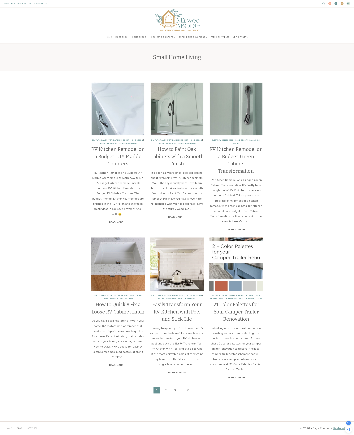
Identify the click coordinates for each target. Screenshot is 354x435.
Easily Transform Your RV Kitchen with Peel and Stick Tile (177, 312)
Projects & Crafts (108, 143)
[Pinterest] (329, 3)
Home (6, 3)
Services (33, 428)
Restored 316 (342, 428)
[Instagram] (342, 3)
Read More (118, 222)
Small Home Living (128, 143)
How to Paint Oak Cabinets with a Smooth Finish (177, 156)
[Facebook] (335, 3)
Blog (20, 428)
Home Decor (137, 140)
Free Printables (220, 37)
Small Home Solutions (121, 298)
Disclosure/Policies (37, 3)
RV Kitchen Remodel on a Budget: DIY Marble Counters (118, 156)
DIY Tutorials (99, 140)
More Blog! (121, 37)
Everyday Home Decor (118, 140)
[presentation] (118, 109)
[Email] (348, 3)
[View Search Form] (323, 3)
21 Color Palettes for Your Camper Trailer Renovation (236, 312)
